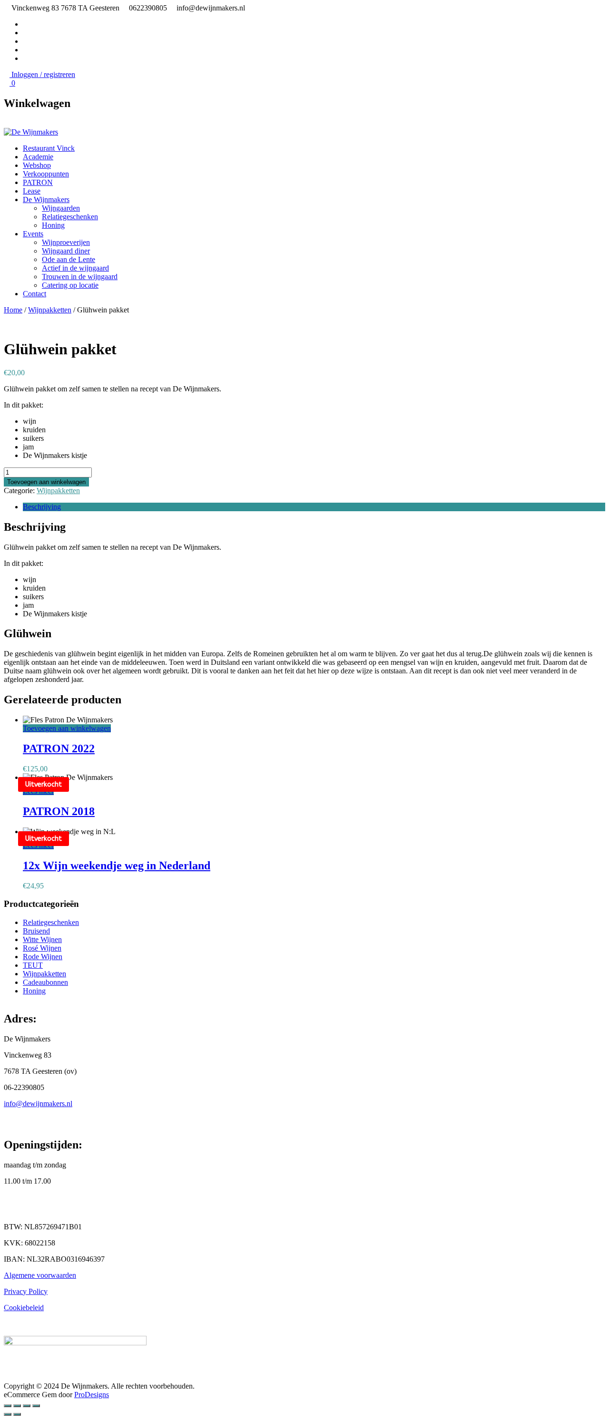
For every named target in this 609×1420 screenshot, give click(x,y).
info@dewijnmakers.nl (38, 1103)
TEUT (33, 965)
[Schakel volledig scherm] (26, 1405)
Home (13, 310)
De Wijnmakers (46, 199)
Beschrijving (42, 507)
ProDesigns (91, 1395)
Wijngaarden (61, 208)
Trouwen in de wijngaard (80, 276)
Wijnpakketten (49, 310)
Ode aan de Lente (68, 259)
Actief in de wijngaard (75, 268)
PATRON (38, 182)
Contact (34, 294)
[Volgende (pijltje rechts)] (17, 1414)
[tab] (314, 507)
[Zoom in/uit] (36, 1405)
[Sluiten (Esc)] (7, 1405)
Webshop (37, 165)
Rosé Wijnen (42, 948)
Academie (38, 157)
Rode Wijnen (42, 957)
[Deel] (17, 1405)
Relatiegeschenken (70, 217)
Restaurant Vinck (49, 148)
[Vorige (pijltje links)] (7, 1414)
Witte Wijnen (42, 939)
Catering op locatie (70, 285)
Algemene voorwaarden (40, 1275)
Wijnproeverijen (66, 242)
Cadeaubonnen (45, 982)
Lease (31, 191)
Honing (53, 225)
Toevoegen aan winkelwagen (46, 482)
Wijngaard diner (66, 251)
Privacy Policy (26, 1291)
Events (33, 234)
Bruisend (36, 931)
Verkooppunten (46, 174)
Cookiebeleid (24, 1307)
